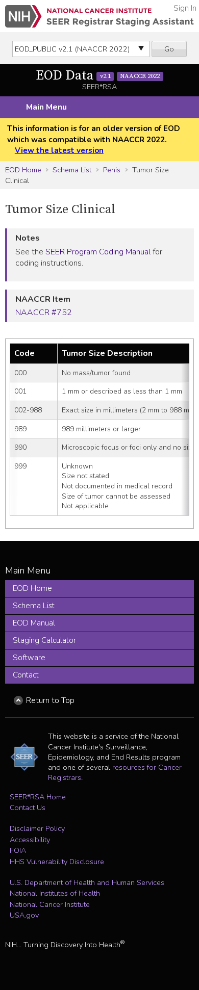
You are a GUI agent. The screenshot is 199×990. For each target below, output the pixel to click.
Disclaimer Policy (37, 828)
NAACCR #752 (43, 312)
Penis (111, 170)
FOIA (18, 850)
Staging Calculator (44, 640)
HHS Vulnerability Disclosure (57, 861)
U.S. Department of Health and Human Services (87, 882)
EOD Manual (34, 623)
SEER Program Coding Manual (98, 251)
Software (29, 658)
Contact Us (27, 807)
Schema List (72, 170)
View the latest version (59, 150)
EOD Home (23, 170)
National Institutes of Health (55, 893)
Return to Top (50, 700)
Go (169, 49)
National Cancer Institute (50, 904)
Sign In (184, 8)
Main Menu (46, 107)
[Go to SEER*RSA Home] (99, 16)
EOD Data (98, 75)
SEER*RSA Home (38, 797)
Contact (26, 675)
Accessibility (30, 840)
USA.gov (24, 915)
